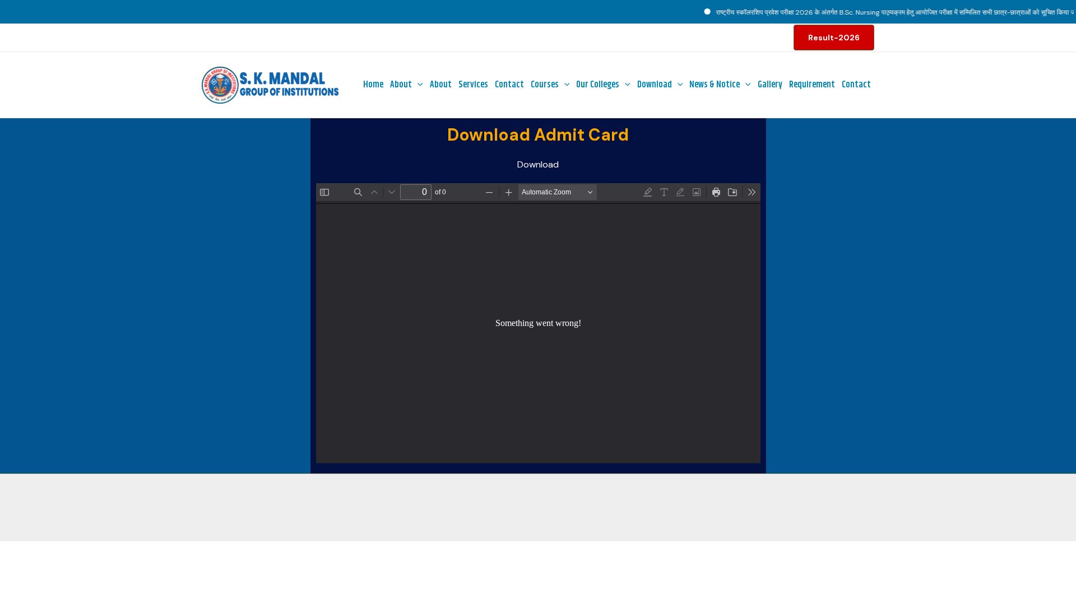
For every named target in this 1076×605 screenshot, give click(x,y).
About (401, 85)
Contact (509, 85)
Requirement (812, 85)
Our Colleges (597, 85)
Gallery (770, 85)
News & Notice (714, 85)
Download (654, 85)
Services (473, 85)
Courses (545, 85)
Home (373, 85)
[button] (834, 37)
